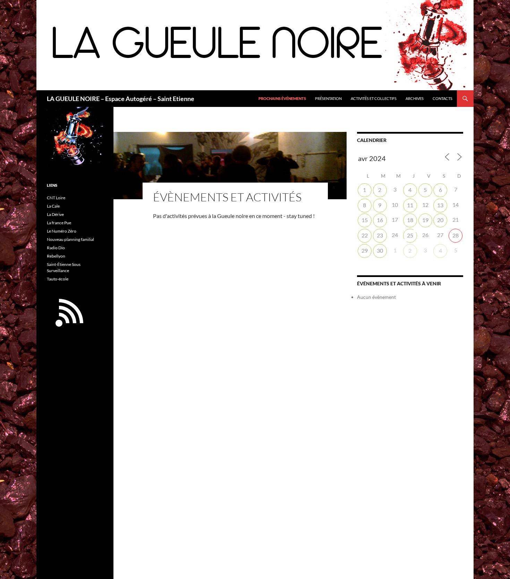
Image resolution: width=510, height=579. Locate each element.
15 (365, 220)
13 (440, 205)
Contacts (442, 98)
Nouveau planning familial (70, 239)
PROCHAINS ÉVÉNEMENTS (282, 98)
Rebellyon (56, 256)
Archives (415, 98)
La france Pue (59, 222)
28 (455, 235)
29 (365, 250)
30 (380, 250)
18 (410, 220)
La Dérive (55, 214)
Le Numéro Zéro (61, 231)
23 (380, 235)
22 (365, 235)
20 (440, 220)
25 (410, 235)
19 (425, 220)
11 (410, 205)
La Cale (53, 206)
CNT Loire (56, 197)
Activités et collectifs (374, 98)
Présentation (328, 98)
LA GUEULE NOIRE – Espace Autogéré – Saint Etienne (120, 98)
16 (380, 220)
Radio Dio (56, 247)
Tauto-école (57, 279)
